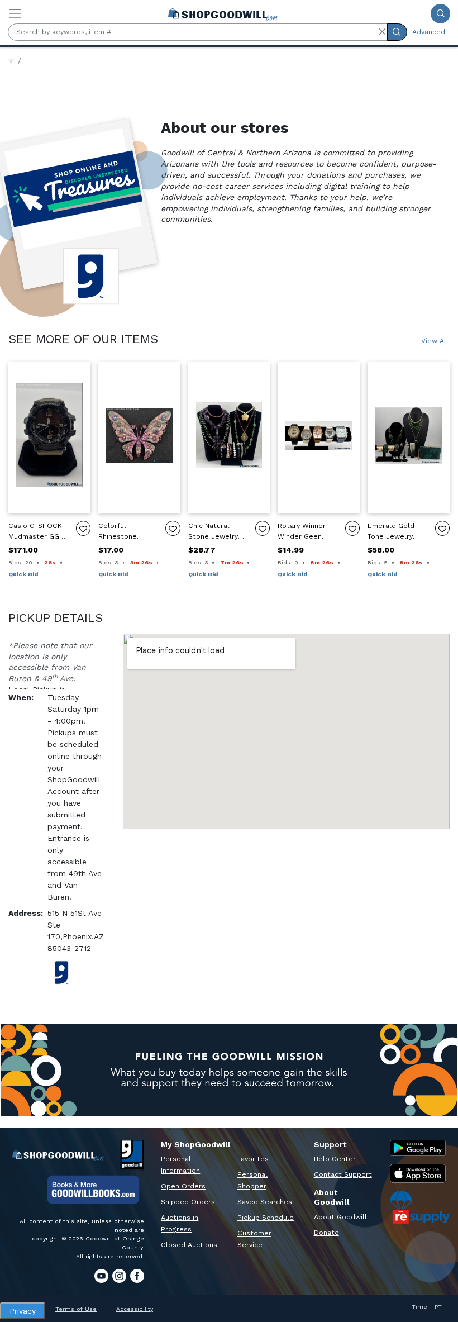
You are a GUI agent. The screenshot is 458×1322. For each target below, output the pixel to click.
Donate (326, 1233)
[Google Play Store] (418, 1148)
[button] (382, 32)
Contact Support (343, 1174)
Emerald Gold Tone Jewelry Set (391, 531)
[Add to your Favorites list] (83, 528)
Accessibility (134, 1309)
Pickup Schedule (265, 1217)
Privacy (22, 1310)
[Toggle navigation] (15, 13)
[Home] (11, 61)
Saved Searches (264, 1202)
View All (435, 341)
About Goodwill (340, 1217)
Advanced (428, 32)
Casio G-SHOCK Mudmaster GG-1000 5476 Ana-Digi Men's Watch (37, 531)
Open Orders (183, 1186)
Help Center (335, 1159)
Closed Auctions (189, 1245)
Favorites (253, 1159)
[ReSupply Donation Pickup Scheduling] (420, 1207)
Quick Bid (23, 574)
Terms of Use (76, 1309)
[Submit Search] (440, 13)
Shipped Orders (188, 1202)
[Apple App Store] (418, 1173)
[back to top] (440, 1281)
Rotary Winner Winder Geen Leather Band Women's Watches (302, 531)
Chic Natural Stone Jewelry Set (213, 531)
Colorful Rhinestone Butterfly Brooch (126, 531)
